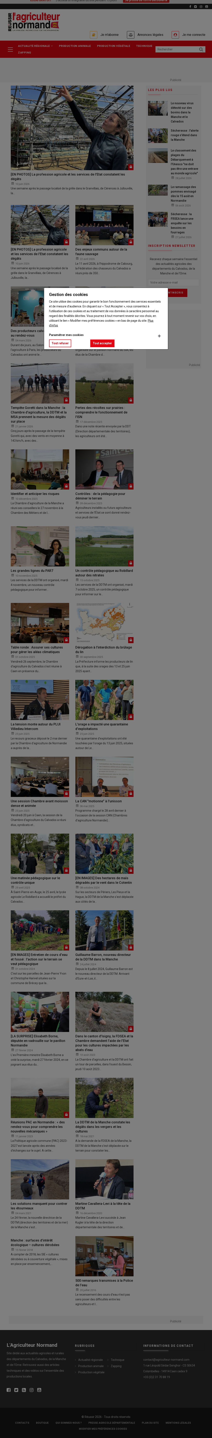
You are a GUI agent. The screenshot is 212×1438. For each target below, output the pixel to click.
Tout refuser (60, 343)
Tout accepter (102, 343)
